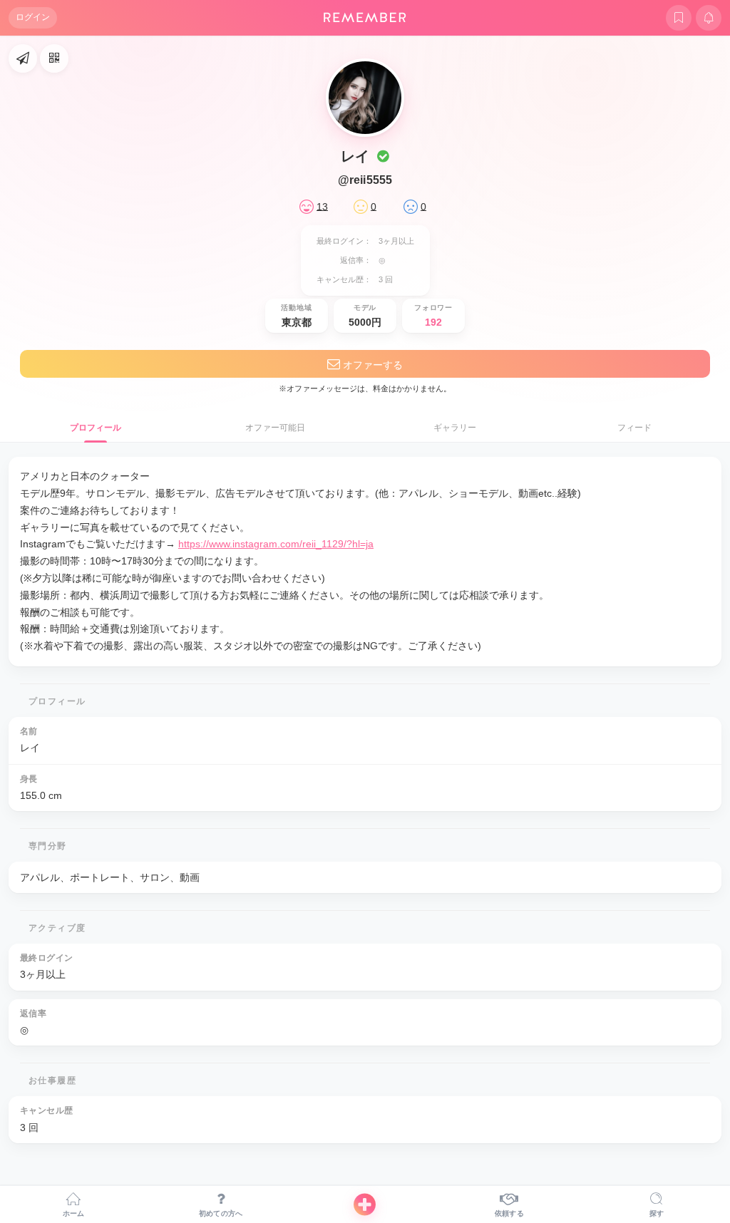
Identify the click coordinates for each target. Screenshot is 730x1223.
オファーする (371, 365)
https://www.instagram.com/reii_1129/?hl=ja (276, 543)
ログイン (33, 17)
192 (433, 322)
